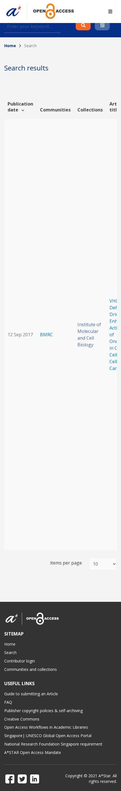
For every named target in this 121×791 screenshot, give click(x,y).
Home (10, 45)
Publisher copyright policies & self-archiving (43, 710)
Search (10, 652)
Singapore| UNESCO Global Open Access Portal (47, 735)
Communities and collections (30, 669)
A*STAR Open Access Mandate (32, 752)
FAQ (8, 702)
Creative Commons (21, 719)
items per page (66, 563)
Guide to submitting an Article (31, 693)
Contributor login (19, 661)
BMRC (46, 335)
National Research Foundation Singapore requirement (53, 744)
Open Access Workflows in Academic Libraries (46, 727)
